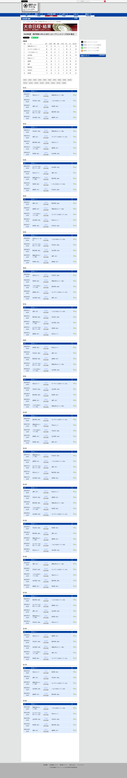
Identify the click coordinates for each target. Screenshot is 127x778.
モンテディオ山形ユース (34, 49)
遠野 (29, 64)
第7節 (54, 79)
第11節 (25, 83)
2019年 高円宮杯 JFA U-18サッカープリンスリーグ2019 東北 (47, 21)
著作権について (63, 765)
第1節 (25, 79)
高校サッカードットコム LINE (91, 47)
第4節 (39, 79)
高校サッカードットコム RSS (91, 50)
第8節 (59, 79)
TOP (24, 21)
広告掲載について (54, 765)
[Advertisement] (50, 746)
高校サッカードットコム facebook (92, 45)
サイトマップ (80, 765)
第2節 (30, 79)
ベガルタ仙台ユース (33, 52)
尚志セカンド (31, 58)
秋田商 (29, 73)
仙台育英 (30, 55)
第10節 (69, 79)
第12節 (30, 83)
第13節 (36, 83)
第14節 (42, 83)
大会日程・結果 (29, 21)
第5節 (44, 79)
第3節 (35, 79)
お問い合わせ (72, 765)
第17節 (58, 83)
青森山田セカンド (32, 46)
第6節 (49, 79)
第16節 (53, 83)
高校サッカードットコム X (90, 42)
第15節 (47, 83)
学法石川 (30, 70)
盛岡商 (29, 61)
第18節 (64, 83)
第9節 (64, 79)
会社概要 (45, 765)
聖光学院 (30, 67)
